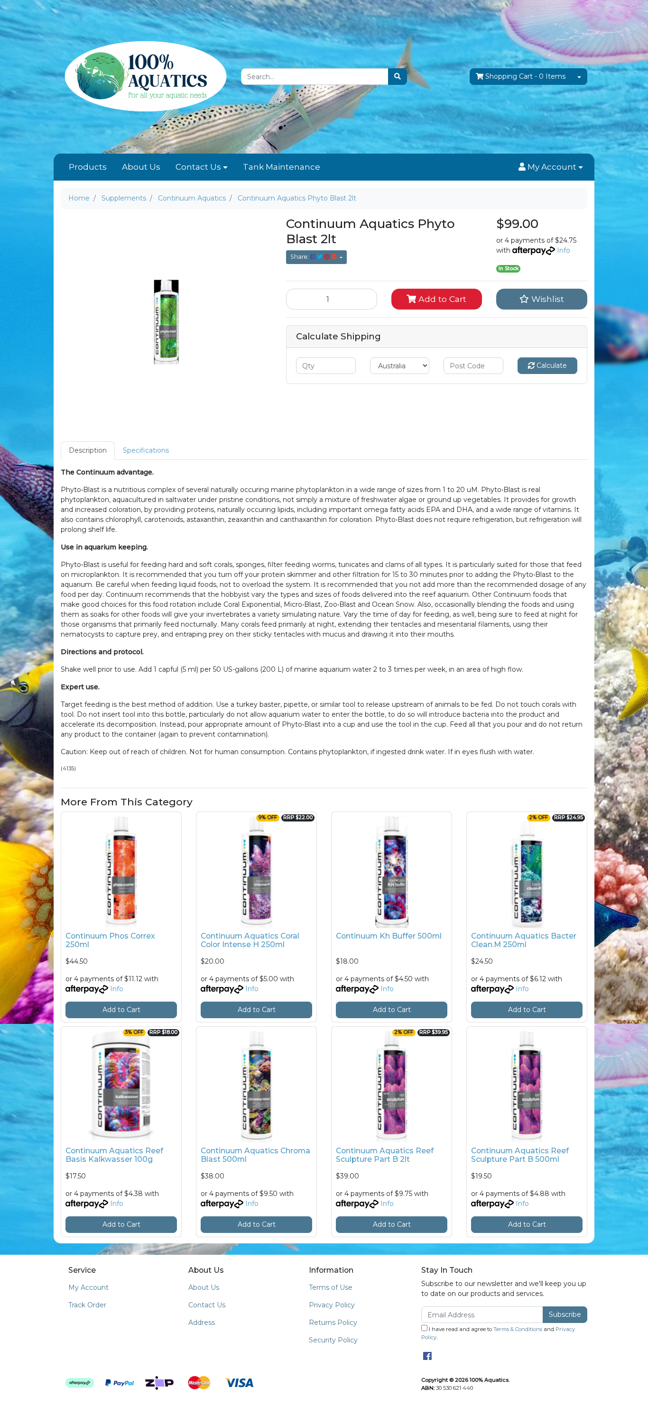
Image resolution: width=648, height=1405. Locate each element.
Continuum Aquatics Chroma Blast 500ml (255, 1155)
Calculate (551, 365)
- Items (525, 76)
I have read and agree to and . (498, 1333)
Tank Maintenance (281, 167)
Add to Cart (441, 299)
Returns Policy (333, 1322)
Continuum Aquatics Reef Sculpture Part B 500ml (520, 1155)
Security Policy (333, 1340)
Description (88, 450)
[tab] (88, 450)
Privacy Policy (332, 1305)
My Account (88, 1287)
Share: (300, 256)
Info (563, 250)
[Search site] (397, 76)
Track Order (87, 1305)
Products (88, 167)
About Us (141, 167)
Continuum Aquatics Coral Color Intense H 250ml (250, 940)
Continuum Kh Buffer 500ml (389, 935)
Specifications (146, 450)
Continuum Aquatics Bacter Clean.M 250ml (523, 940)
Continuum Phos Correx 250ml (110, 940)
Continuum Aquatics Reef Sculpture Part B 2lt (385, 1155)
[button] (551, 167)
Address (201, 1322)
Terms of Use (330, 1287)
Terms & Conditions (517, 1329)
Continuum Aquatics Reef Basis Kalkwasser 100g (114, 1155)
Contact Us (198, 167)
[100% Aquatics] (144, 76)
